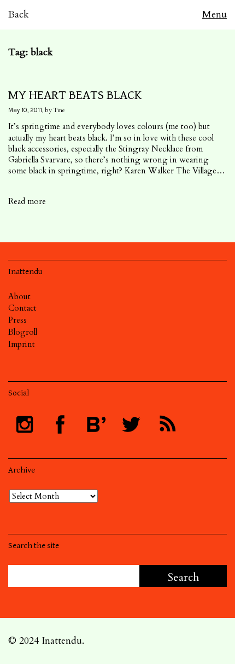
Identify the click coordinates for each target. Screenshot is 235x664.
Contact (22, 307)
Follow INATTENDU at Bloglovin (95, 424)
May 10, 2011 (25, 110)
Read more (27, 201)
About (19, 296)
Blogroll (22, 332)
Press (17, 319)
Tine (59, 110)
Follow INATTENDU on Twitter (131, 424)
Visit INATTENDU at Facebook (60, 424)
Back (18, 14)
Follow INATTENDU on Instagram (24, 424)
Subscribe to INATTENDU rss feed (166, 424)
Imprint (21, 344)
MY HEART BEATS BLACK (75, 95)
